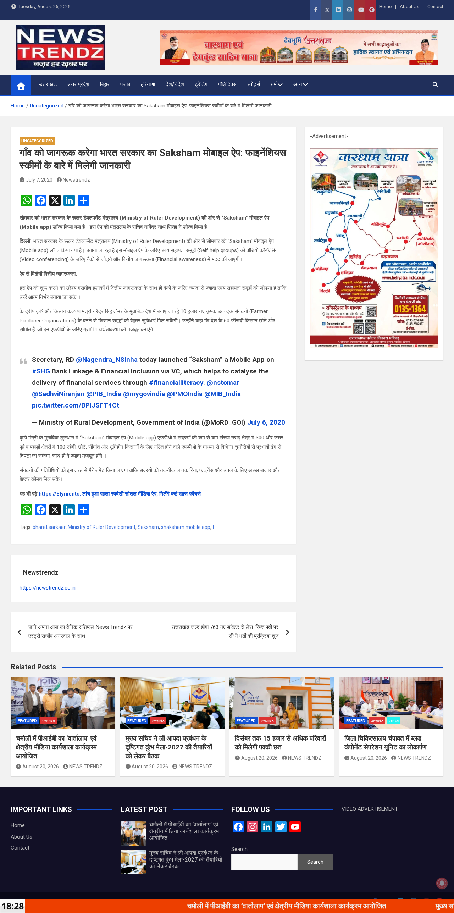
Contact (435, 6)
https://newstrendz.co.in (48, 588)
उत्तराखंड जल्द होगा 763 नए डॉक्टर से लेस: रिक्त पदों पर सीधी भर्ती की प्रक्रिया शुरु (225, 632)
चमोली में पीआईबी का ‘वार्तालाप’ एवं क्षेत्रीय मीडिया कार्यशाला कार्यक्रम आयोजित (56, 747)
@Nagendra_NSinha (107, 359)
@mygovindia (144, 394)
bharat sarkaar (49, 527)
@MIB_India (222, 394)
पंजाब (125, 84)
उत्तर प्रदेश (78, 84)
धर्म (274, 84)
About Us (409, 6)
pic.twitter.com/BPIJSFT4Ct (75, 405)
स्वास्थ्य (394, 721)
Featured (27, 721)
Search (239, 849)
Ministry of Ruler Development (101, 527)
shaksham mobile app (185, 527)
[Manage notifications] (442, 883)
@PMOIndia (185, 394)
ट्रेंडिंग (201, 84)
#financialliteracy (176, 382)
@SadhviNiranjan (58, 394)
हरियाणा (148, 84)
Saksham (148, 527)
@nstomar (223, 382)
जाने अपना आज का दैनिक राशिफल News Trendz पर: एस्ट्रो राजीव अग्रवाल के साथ (81, 632)
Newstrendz (76, 180)
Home (385, 6)
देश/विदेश (175, 84)
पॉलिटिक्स (227, 84)
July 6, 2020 (266, 422)
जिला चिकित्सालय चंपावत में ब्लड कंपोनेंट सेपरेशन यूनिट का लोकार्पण (385, 742)
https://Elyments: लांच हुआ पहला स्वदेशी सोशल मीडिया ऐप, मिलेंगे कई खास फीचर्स (120, 494)
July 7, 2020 (39, 180)
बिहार (105, 84)
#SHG (41, 371)
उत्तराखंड (48, 84)
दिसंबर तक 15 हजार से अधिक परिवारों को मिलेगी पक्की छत (280, 742)
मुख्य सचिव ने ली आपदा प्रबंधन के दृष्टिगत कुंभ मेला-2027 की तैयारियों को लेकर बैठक (169, 747)
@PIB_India (103, 394)
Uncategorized (37, 141)
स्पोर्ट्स (253, 84)
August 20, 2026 (40, 766)
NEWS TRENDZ (86, 766)
